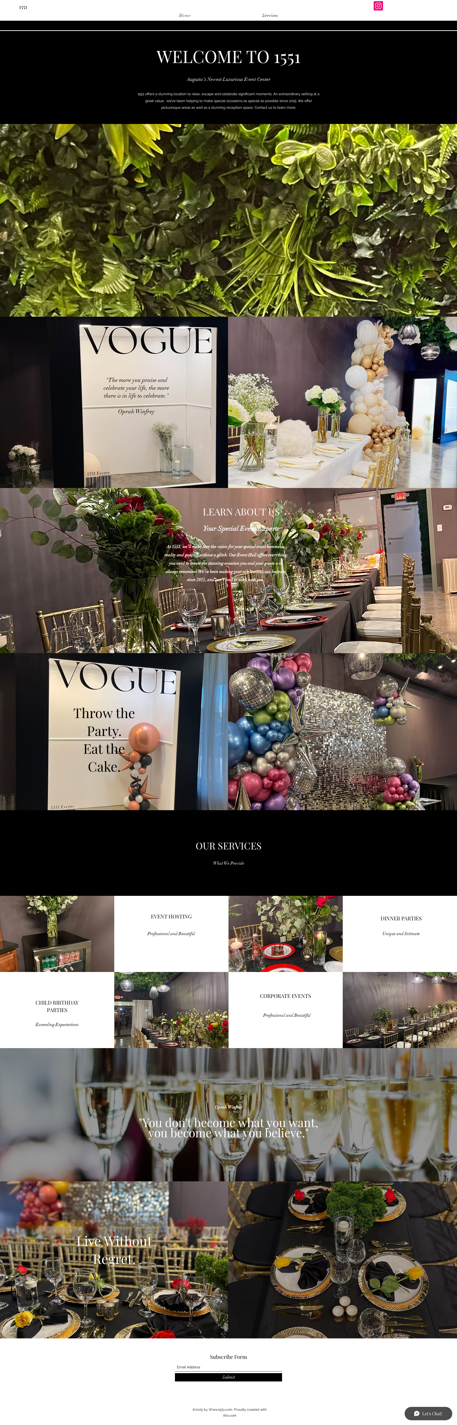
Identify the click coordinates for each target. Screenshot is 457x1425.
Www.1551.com (220, 1409)
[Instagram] (378, 5)
